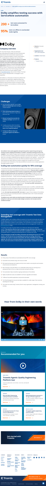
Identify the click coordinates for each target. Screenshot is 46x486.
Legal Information (21, 483)
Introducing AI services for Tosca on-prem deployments (11, 411)
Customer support (9, 459)
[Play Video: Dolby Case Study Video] (23, 322)
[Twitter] (34, 458)
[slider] (22, 340)
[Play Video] (2, 340)
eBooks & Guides (17, 460)
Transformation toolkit (10, 466)
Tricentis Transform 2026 (23, 458)
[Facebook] (36, 458)
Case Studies (7, 6)
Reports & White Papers (17, 466)
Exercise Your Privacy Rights (5, 483)
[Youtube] (44, 458)
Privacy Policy (14, 483)
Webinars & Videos (17, 463)
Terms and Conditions (29, 483)
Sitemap (36, 483)
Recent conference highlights (23, 468)
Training (9, 463)
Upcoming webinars (23, 461)
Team (2, 460)
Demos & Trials (29, 458)
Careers (2, 457)
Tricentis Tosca (39, 61)
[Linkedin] (39, 458)
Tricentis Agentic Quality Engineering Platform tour (19, 378)
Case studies (16, 458)
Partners (3, 462)
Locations (29, 459)
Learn (16, 470)
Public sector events (22, 464)
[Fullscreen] (44, 340)
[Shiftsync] (42, 458)
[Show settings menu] (41, 340)
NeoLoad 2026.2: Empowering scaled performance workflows (10, 396)
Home (2, 6)
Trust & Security (2, 465)
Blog (16, 469)
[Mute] (39, 340)
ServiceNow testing (5, 72)
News (2, 458)
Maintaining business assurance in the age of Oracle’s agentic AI (34, 396)
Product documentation (10, 462)
